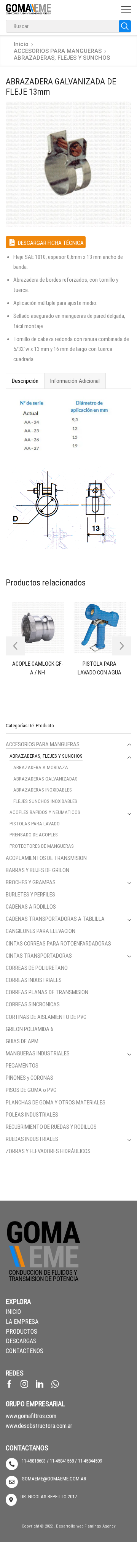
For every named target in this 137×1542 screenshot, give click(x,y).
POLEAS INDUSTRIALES (32, 1114)
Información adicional (75, 381)
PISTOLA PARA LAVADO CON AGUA (99, 668)
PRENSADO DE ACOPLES (34, 835)
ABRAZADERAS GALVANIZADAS (45, 779)
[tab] (25, 381)
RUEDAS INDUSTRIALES (32, 1139)
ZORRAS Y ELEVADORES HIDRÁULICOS (48, 1151)
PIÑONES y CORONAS (29, 1077)
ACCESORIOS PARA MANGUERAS (58, 51)
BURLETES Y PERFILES (30, 894)
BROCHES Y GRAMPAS (31, 882)
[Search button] (125, 26)
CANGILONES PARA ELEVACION (40, 931)
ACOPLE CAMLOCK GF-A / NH (37, 668)
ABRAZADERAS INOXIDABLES (42, 790)
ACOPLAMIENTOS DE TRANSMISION (46, 858)
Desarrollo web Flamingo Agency (86, 1526)
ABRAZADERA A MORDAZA (40, 767)
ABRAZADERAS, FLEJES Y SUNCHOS (62, 57)
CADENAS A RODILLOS (31, 906)
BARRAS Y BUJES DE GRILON (37, 870)
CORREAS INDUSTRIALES (34, 980)
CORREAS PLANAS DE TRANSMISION (47, 992)
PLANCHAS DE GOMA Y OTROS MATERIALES (55, 1102)
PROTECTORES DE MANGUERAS (42, 846)
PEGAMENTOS (22, 1065)
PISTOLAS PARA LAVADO (35, 824)
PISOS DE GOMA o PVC (31, 1090)
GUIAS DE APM (22, 1041)
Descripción (25, 381)
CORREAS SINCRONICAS (33, 1004)
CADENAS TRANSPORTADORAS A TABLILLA (55, 918)
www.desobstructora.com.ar (39, 1425)
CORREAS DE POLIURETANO (37, 968)
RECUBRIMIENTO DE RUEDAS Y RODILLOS (51, 1126)
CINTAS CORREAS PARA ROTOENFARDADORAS (58, 943)
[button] (15, 645)
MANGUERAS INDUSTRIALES (38, 1053)
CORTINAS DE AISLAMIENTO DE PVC (46, 1017)
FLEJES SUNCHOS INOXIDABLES (45, 801)
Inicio (21, 44)
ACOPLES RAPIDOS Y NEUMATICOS (45, 812)
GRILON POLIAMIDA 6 (29, 1029)
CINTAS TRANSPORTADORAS (39, 955)
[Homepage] (28, 9)
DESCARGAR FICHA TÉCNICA (50, 243)
